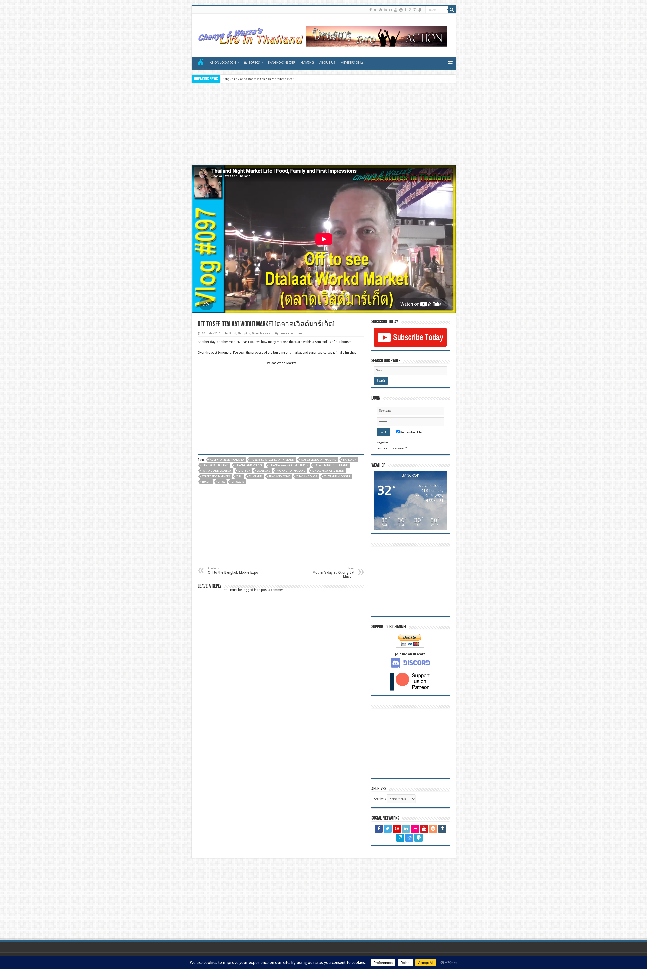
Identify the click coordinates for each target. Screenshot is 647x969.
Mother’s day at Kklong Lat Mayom (333, 572)
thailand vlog (307, 476)
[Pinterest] (380, 10)
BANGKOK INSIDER (281, 62)
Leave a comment (291, 333)
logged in (250, 590)
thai (239, 476)
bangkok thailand (215, 465)
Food (232, 333)
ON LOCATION (225, 62)
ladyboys (263, 471)
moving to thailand (291, 471)
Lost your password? (392, 448)
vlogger (238, 482)
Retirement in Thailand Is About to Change (251, 79)
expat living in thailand (331, 465)
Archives (380, 799)
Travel (206, 482)
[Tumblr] (405, 10)
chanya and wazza (249, 465)
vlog (221, 482)
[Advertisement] (323, 124)
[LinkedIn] (385, 10)
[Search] (452, 9)
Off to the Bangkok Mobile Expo (233, 570)
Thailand (255, 476)
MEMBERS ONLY (352, 62)
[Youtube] (396, 10)
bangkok (349, 459)
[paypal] (420, 10)
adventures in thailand (227, 459)
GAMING (307, 62)
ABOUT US (327, 62)
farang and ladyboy (217, 471)
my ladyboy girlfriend (328, 471)
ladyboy (244, 471)
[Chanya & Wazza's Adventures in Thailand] (321, 34)
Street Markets (261, 333)
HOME (200, 62)
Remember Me (411, 432)
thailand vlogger (337, 476)
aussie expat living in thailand (272, 459)
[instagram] (415, 10)
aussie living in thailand (318, 459)
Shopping (244, 333)
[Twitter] (375, 10)
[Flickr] (390, 10)
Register (382, 442)
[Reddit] (401, 10)
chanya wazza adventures (288, 465)
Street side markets (216, 476)
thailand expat (279, 476)
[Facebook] (370, 10)
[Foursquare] (410, 10)
